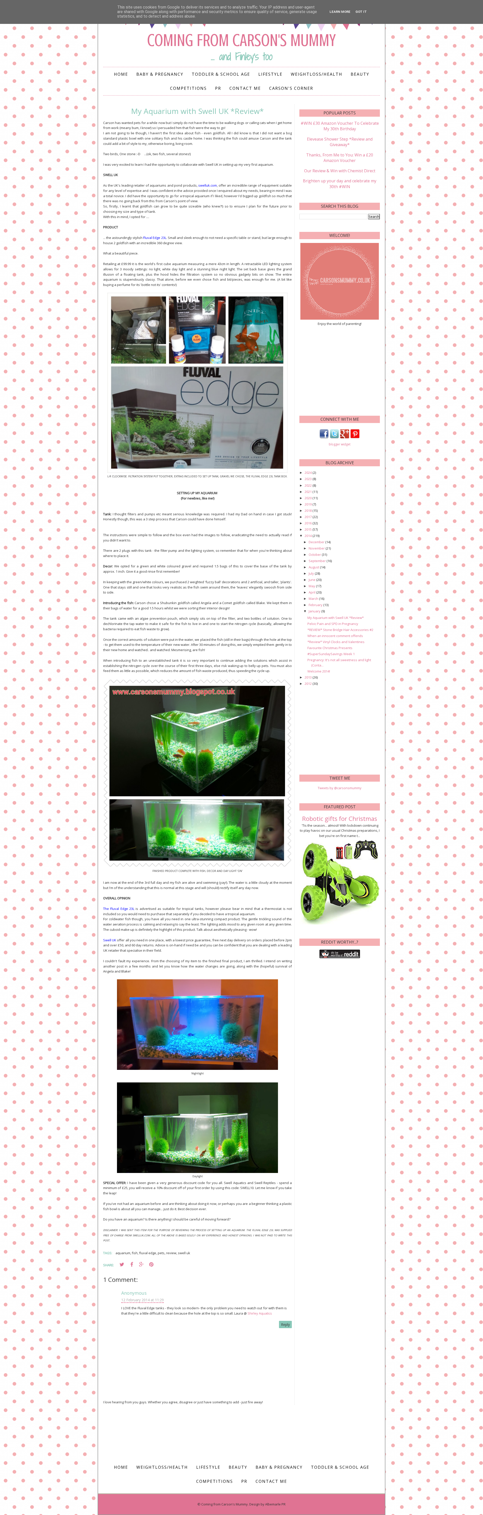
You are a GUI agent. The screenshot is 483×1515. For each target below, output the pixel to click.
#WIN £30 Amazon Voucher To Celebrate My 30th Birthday (340, 126)
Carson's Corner (291, 88)
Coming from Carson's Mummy (241, 40)
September (318, 561)
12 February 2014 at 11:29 (142, 1299)
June (312, 579)
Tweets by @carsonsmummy (339, 788)
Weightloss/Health (316, 74)
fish (135, 1253)
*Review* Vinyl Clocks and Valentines (336, 642)
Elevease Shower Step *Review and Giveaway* (340, 141)
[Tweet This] (121, 1264)
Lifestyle (270, 74)
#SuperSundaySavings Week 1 (331, 654)
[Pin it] (151, 1264)
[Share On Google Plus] (141, 1264)
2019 (308, 504)
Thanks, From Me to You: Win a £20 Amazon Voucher (339, 157)
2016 (308, 523)
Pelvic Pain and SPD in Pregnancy (332, 623)
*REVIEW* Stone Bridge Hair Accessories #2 (340, 629)
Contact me (245, 88)
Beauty (360, 74)
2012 (308, 683)
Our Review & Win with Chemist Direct (339, 171)
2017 (308, 517)
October (315, 554)
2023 (308, 479)
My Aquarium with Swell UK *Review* (335, 617)
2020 (308, 498)
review (171, 1253)
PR (218, 88)
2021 (308, 491)
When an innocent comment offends (335, 636)
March (314, 598)
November (317, 548)
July (312, 573)
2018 (308, 510)
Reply (285, 1324)
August (314, 567)
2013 (308, 677)
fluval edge (147, 1253)
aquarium (122, 1253)
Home (121, 74)
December (317, 542)
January (315, 611)
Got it (361, 12)
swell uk (184, 1253)
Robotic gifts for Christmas (339, 818)
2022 (308, 485)
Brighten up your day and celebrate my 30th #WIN (339, 183)
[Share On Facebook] (131, 1264)
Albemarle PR (275, 1504)
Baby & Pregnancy (159, 74)
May (312, 586)
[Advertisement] (339, 370)
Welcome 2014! (318, 671)
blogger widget (339, 444)
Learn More (340, 12)
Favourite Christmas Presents (329, 648)
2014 (308, 535)
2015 (308, 529)
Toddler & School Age (221, 74)
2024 (308, 472)
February (316, 605)
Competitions (188, 88)
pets (161, 1253)
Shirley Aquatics (260, 1313)
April (312, 592)
